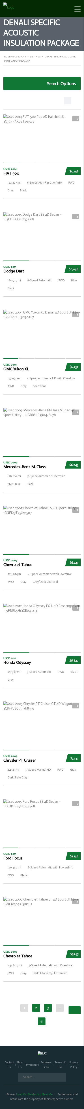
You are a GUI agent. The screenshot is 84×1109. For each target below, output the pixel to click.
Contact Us (9, 1065)
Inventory (31, 1064)
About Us (20, 1065)
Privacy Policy (73, 1065)
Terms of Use (60, 1065)
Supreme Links (46, 1065)
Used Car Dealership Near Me (34, 1094)
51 (41, 1021)
